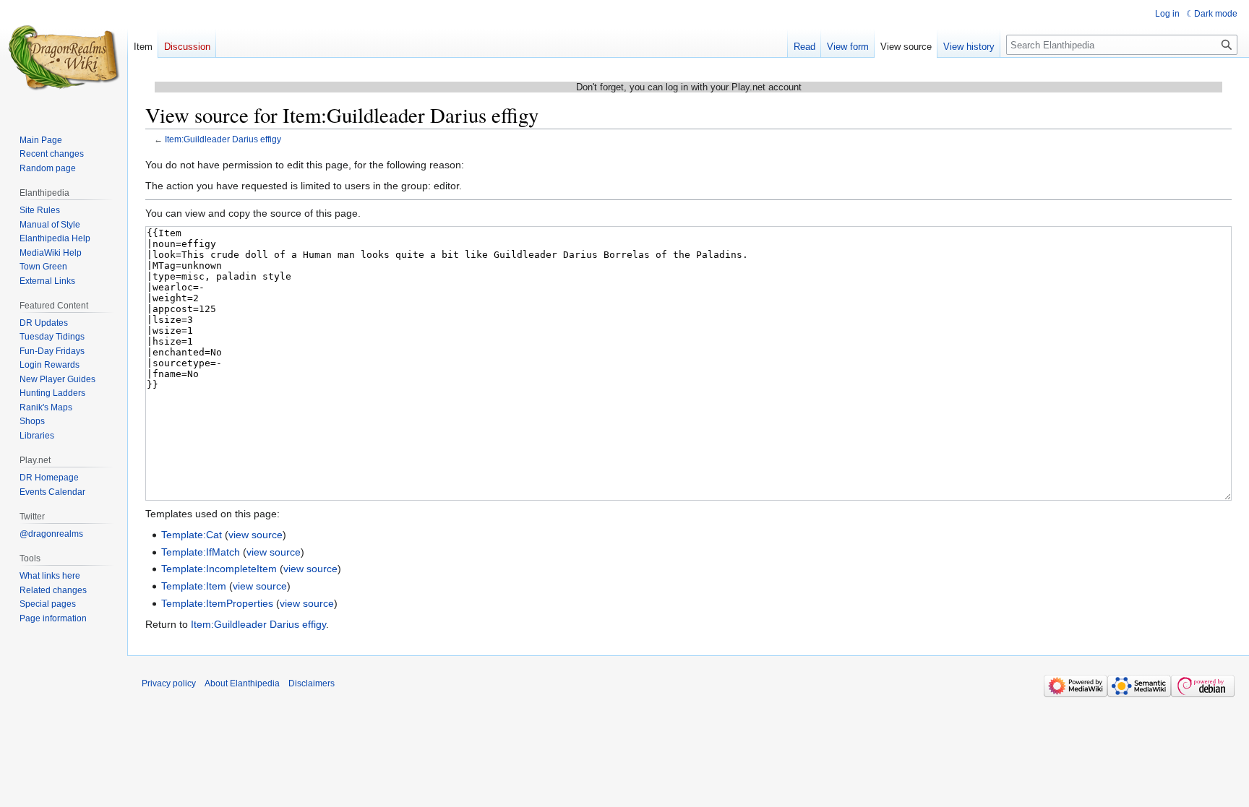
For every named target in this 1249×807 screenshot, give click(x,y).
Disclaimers (311, 683)
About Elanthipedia (242, 683)
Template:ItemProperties (217, 603)
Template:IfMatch (200, 552)
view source (255, 534)
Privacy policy (169, 683)
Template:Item (193, 586)
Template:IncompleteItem (219, 568)
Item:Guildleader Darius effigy (223, 139)
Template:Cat (191, 534)
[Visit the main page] (63, 58)
